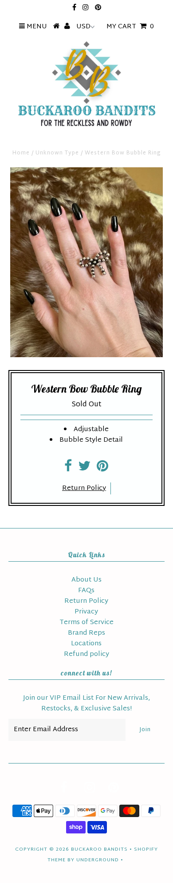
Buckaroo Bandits (99, 849)
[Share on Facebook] (68, 469)
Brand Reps (86, 633)
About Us (86, 580)
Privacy (86, 612)
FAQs (86, 591)
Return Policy (84, 488)
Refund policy (86, 654)
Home (21, 153)
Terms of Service (86, 623)
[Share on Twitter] (84, 469)
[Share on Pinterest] (102, 469)
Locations (86, 644)
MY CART (130, 27)
